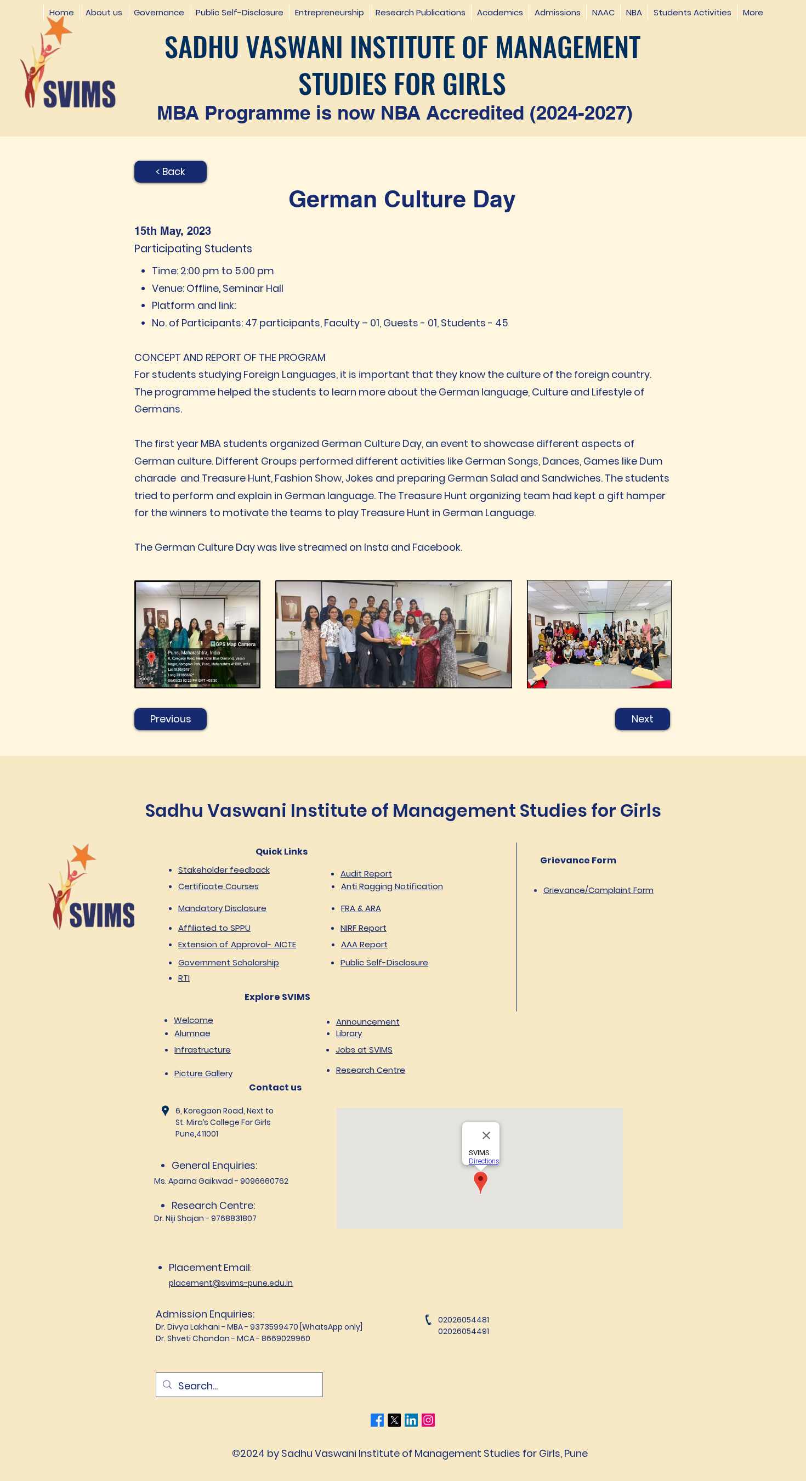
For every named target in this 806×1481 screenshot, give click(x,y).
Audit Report (366, 873)
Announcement (368, 1021)
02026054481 (463, 1319)
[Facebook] (377, 1420)
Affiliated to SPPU (214, 928)
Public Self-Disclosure (384, 962)
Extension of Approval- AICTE (237, 944)
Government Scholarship (228, 962)
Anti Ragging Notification (392, 886)
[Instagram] (428, 1420)
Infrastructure (202, 1049)
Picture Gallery (203, 1073)
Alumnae (192, 1033)
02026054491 (463, 1331)
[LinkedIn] (411, 1420)
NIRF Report (363, 928)
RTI (184, 977)
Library (349, 1033)
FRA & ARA (361, 908)
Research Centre (370, 1070)
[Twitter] (394, 1420)
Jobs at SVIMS (364, 1049)
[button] (104, 12)
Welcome (193, 1020)
